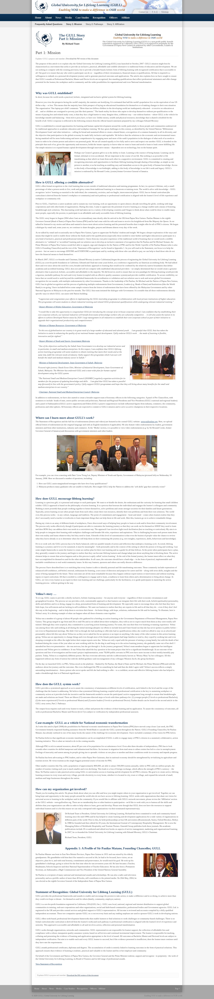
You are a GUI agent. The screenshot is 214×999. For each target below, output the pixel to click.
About (48, 17)
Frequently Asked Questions (48, 24)
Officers (113, 17)
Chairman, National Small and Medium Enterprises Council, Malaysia (69, 392)
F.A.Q (154, 12)
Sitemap (165, 12)
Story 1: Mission (74, 24)
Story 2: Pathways (94, 24)
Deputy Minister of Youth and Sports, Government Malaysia (64, 341)
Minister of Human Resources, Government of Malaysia (62, 325)
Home (38, 17)
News (58, 17)
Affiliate (125, 17)
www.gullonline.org (149, 421)
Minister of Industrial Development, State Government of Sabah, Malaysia (70, 362)
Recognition (99, 17)
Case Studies (82, 17)
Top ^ (177, 988)
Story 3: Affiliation (115, 24)
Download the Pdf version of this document (82, 59)
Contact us (143, 12)
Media (68, 17)
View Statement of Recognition (49, 964)
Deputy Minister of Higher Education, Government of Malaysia (66, 307)
